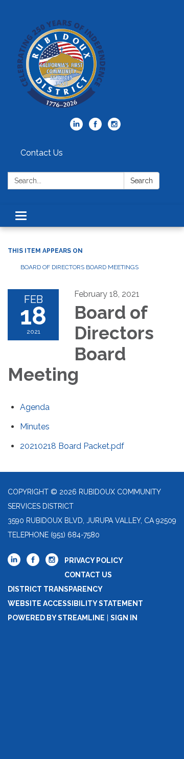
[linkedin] (76, 128)
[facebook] (95, 128)
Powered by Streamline (56, 618)
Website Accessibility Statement (75, 603)
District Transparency (55, 589)
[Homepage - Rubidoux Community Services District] (92, 64)
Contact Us (41, 153)
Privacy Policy (93, 560)
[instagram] (114, 128)
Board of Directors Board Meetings (79, 267)
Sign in (123, 618)
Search (141, 181)
